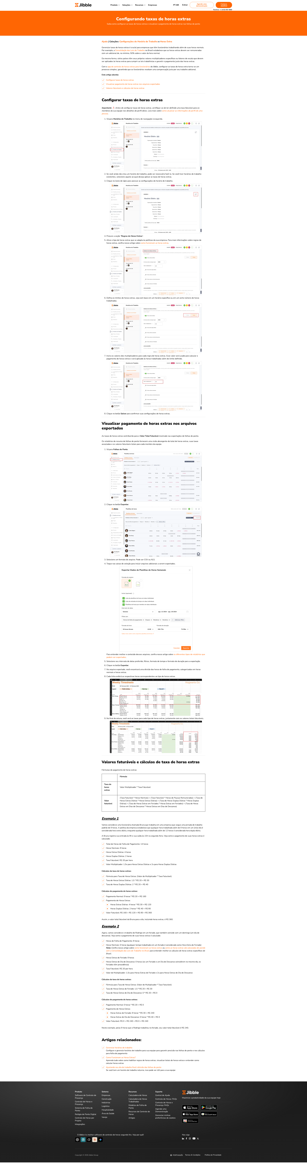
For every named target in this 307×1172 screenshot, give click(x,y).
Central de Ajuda (162, 1095)
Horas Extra (166, 41)
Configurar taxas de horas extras (120, 80)
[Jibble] (83, 5)
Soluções (126, 5)
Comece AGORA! (224, 5)
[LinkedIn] (183, 1138)
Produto (114, 5)
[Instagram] (190, 1138)
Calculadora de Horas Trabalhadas (138, 1100)
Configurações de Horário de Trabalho (138, 41)
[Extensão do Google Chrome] (190, 1120)
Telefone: (222, 10)
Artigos (132, 1118)
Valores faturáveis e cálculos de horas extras (125, 88)
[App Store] (190, 1107)
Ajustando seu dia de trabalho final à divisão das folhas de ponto (133, 1067)
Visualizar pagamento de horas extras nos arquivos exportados (133, 84)
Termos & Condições (192, 1155)
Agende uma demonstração (201, 5)
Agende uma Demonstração (161, 1110)
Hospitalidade (108, 1110)
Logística (105, 1106)
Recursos (139, 5)
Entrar (185, 5)
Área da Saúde (108, 1113)
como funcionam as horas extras (154, 243)
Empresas (152, 5)
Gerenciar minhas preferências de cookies (165, 1116)
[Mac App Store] (190, 1114)
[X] (198, 1138)
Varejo (104, 1117)
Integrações (80, 1124)
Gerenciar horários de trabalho (119, 1047)
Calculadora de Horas (138, 1095)
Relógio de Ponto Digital (85, 1114)
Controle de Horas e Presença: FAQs (164, 1104)
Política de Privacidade (213, 1155)
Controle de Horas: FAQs (166, 1099)
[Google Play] (209, 1107)
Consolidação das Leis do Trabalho (130, 50)
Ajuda (105, 41)
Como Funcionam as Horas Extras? (121, 1057)
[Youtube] (193, 1138)
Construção (106, 1099)
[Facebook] (186, 1138)
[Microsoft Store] (209, 1114)
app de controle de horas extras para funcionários (129, 66)
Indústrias (106, 1102)
